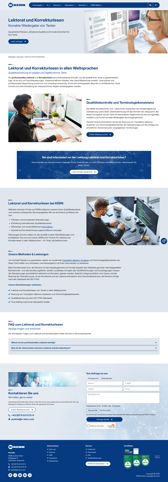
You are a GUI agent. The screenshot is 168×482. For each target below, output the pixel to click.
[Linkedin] (10, 475)
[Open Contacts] (164, 241)
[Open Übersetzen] (74, 5)
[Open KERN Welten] (101, 5)
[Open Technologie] (43, 5)
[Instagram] (30, 475)
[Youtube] (20, 475)
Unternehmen (106, 378)
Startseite (11, 57)
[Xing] (15, 475)
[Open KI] (49, 5)
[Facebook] (25, 475)
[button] (156, 5)
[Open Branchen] (87, 5)
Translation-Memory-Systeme (75, 260)
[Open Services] (61, 5)
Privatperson (93, 378)
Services (20, 57)
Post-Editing (47, 227)
